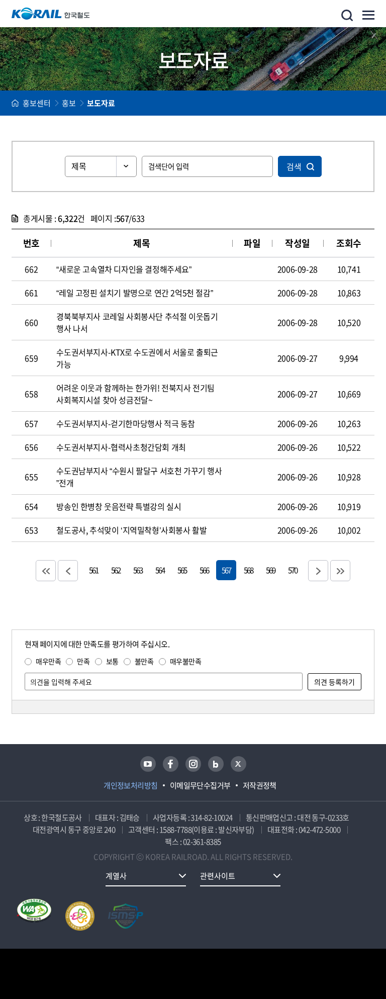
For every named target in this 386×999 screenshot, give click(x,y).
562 (115, 570)
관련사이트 (217, 875)
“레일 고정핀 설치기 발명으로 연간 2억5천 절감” (134, 293)
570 (292, 570)
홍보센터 (37, 103)
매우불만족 (186, 661)
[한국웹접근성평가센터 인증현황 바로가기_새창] (34, 916)
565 (181, 570)
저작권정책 (259, 785)
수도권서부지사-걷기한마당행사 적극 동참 (125, 423)
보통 (112, 661)
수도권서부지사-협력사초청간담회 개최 (120, 447)
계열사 (116, 875)
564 (159, 570)
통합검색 (347, 15)
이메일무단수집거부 (200, 785)
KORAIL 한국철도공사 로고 (51, 14)
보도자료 (101, 103)
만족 (83, 661)
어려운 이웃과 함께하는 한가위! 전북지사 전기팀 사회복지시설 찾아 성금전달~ (135, 394)
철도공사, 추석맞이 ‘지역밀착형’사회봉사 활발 (131, 530)
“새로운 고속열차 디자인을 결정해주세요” (123, 269)
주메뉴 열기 (368, 15)
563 (137, 570)
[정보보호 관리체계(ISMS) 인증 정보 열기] (125, 916)
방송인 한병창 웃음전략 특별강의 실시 (118, 506)
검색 (294, 166)
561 (93, 570)
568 (248, 570)
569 (270, 570)
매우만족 (48, 661)
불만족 (144, 661)
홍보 (69, 103)
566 (204, 570)
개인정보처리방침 (131, 785)
